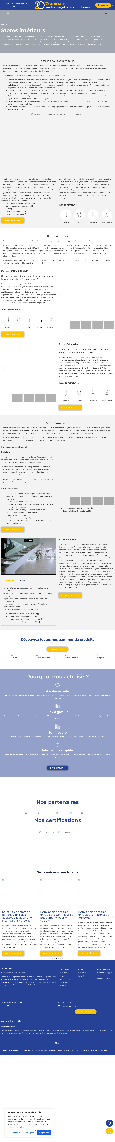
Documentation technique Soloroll (76, 511)
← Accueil (5, 24)
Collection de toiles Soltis (15, 211)
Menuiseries (64, 969)
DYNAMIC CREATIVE (77, 1050)
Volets (62, 976)
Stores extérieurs (66, 979)
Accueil (81, 969)
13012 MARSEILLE (8, 1005)
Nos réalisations (84, 973)
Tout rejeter (29, 1133)
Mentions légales (7, 1050)
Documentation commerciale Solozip (20, 203)
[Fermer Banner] (112, 5)
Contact (81, 976)
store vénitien (30, 241)
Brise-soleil (64, 973)
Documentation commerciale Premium (22, 614)
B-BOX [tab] (24, 580)
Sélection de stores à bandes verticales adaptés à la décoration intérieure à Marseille (18, 916)
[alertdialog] (57, 5)
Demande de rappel (104, 973)
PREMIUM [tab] (9, 580)
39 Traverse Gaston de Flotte (12, 1002)
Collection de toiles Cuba (15, 214)
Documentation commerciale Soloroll (77, 508)
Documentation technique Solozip (19, 206)
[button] (106, 13)
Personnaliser (15, 1133)
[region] (29, 1123)
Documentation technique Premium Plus (23, 622)
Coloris (8, 209)
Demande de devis (104, 969)
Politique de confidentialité (23, 1050)
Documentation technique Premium (21, 616)
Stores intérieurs (66, 982)
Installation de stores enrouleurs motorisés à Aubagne (93, 914)
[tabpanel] (28, 605)
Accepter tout (44, 1133)
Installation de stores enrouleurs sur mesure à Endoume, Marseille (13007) (56, 916)
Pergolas (63, 986)
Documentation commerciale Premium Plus (24, 619)
